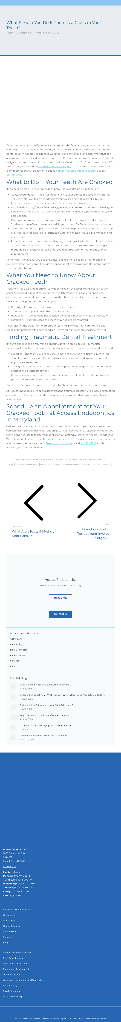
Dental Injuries (31, 459)
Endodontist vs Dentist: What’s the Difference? (43, 735)
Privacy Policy (90, 1018)
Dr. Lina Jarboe (76, 1018)
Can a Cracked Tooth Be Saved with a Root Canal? (45, 684)
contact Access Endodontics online (77, 170)
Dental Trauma (46, 459)
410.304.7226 (14, 174)
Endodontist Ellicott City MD (54, 1018)
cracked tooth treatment (71, 464)
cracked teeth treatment (49, 464)
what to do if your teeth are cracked (97, 464)
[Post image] (13, 687)
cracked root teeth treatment (26, 464)
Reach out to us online (59, 443)
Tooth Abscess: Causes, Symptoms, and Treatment (45, 725)
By (80, 459)
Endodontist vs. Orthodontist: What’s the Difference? (46, 705)
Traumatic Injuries (62, 459)
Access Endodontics (31, 1018)
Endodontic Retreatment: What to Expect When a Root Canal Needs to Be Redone (62, 695)
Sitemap (102, 1018)
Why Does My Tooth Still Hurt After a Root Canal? (44, 715)
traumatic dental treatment (54, 166)
